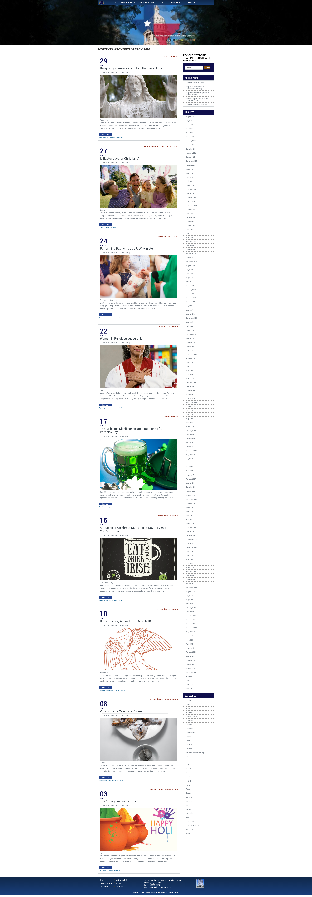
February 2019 (191, 382)
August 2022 (190, 266)
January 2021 (190, 314)
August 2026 (190, 117)
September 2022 (191, 262)
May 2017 (189, 467)
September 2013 (191, 628)
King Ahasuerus (113, 780)
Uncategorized (191, 821)
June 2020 (189, 322)
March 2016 (190, 523)
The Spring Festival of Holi (118, 801)
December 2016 (191, 487)
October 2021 (190, 302)
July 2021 (189, 306)
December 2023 (191, 217)
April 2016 (189, 519)
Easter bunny (108, 228)
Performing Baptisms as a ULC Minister (127, 248)
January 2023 (190, 245)
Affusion (101, 318)
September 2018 (191, 402)
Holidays (168, 146)
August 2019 (190, 358)
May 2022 (189, 278)
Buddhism (189, 721)
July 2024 (189, 213)
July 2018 (189, 410)
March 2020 (190, 330)
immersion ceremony (111, 318)
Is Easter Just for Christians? (120, 158)
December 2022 (191, 250)
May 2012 (189, 688)
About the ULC (176, 2)
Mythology (189, 781)
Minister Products (128, 2)
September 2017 (191, 451)
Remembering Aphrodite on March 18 (125, 621)
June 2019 (189, 366)
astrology (189, 700)
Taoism (188, 817)
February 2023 (191, 241)
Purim (121, 780)
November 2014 (191, 584)
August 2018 (190, 406)
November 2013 (191, 620)
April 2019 (189, 374)
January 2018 (190, 435)
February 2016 (191, 527)
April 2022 (189, 282)
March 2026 (190, 137)
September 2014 (191, 588)
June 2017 (189, 463)
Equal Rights (103, 408)
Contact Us (191, 2)
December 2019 (191, 342)
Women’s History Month (120, 408)
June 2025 (189, 173)
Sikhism (188, 809)
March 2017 (190, 475)
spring (104, 871)
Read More (105, 135)
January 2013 (190, 656)
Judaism (168, 699)
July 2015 (189, 551)
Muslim (188, 777)
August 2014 (190, 592)
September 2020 (191, 318)
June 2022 (189, 274)
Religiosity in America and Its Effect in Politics (131, 68)
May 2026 (189, 129)
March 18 (123, 690)
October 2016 (190, 495)
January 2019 (190, 386)
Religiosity (119, 138)
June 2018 (189, 415)
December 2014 (191, 580)
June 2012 (189, 684)
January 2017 (190, 483)
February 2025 (191, 189)
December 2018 (191, 390)
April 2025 (189, 181)
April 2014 (189, 604)
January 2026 (190, 145)
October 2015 (190, 543)
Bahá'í (188, 708)
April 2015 (189, 563)
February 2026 (191, 141)
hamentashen (103, 780)
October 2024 (190, 201)
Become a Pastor (191, 716)
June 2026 (189, 125)
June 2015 (189, 555)
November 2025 (191, 153)
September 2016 (191, 499)
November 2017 (191, 443)
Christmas (189, 729)
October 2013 (190, 624)
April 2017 (189, 471)
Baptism (189, 712)
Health (188, 741)
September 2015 (191, 547)
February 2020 (191, 334)
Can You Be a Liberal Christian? (196, 104)
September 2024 (191, 205)
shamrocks (107, 600)
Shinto (188, 805)
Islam (188, 757)
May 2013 (189, 640)
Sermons (189, 801)
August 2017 (190, 455)
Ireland (101, 600)
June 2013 (189, 636)
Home (114, 2)
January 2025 (190, 193)
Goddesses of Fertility (113, 690)
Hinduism (175, 789)
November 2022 (191, 254)
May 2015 (189, 559)
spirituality (189, 813)
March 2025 (190, 185)
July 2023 (189, 229)
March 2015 (190, 567)
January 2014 (190, 612)
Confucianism (190, 733)
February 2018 (191, 431)
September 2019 (191, 354)
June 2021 (189, 310)
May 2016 (189, 515)
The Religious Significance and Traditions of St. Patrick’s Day (132, 430)
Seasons (189, 797)
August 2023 (190, 225)
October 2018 (190, 398)
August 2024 (190, 209)
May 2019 (189, 370)
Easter (101, 228)
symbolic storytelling (113, 871)
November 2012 (191, 664)
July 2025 (189, 169)
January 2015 (190, 575)
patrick (111, 507)
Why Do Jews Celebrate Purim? (121, 711)
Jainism (188, 761)
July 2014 (189, 596)
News (188, 785)
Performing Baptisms (125, 318)
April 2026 (189, 133)
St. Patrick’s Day (117, 600)
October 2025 (190, 157)
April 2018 (189, 423)
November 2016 (191, 491)
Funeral (188, 737)
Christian (175, 146)
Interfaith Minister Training (195, 753)
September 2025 (191, 161)
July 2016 (189, 507)
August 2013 (190, 632)
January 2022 (190, 294)
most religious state (109, 138)
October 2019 (190, 350)
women (110, 408)
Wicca (188, 833)
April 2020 (189, 326)
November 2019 (191, 346)
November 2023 (191, 221)
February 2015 (191, 571)
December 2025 (191, 149)
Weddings (189, 829)
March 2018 (190, 427)
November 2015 (191, 539)
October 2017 (190, 447)
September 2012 (191, 672)
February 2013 (191, 652)
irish (107, 507)
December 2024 (191, 197)
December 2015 (191, 535)
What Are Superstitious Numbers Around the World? (197, 99)
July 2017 (189, 459)
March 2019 (190, 378)
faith (100, 138)
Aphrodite (102, 690)
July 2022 (189, 270)
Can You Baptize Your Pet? (195, 83)
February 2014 (191, 608)
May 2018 (189, 419)
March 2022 (190, 286)
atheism (188, 704)
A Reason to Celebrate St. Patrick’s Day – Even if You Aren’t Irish (133, 529)
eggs (114, 228)
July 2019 (189, 362)
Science (188, 793)
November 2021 (191, 298)
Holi (100, 871)
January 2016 (190, 531)
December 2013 (191, 616)
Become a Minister (147, 2)
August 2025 (190, 165)
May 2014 (189, 600)
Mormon (189, 773)
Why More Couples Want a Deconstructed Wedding (195, 88)
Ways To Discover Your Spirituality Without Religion (197, 93)
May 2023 (189, 237)
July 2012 (189, 680)
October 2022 (190, 258)
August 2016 (190, 503)
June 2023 (189, 233)
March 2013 (190, 648)
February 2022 (191, 290)
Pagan (161, 146)
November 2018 (191, 394)
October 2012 (190, 668)
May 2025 (189, 177)
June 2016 (189, 511)
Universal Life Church (171, 56)
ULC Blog (162, 2)
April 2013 (189, 644)
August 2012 (190, 676)
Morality (189, 769)
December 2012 (191, 660)
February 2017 (191, 479)
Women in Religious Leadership (121, 338)
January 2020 (190, 338)
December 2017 (191, 439)
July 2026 (189, 121)
